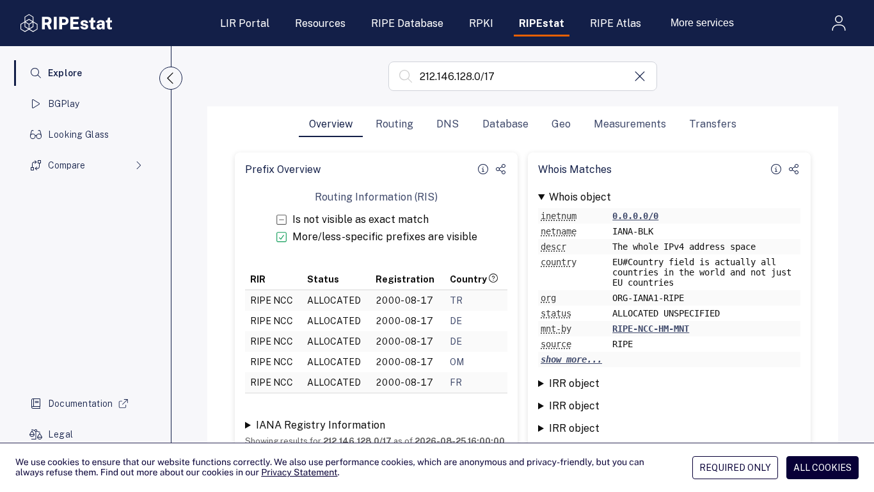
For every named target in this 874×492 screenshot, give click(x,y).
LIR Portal (244, 23)
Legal (60, 434)
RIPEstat (541, 23)
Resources (320, 23)
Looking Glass (78, 134)
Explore (65, 73)
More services (702, 22)
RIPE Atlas (615, 23)
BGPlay (64, 104)
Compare (66, 165)
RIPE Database (407, 23)
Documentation (80, 403)
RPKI (481, 23)
